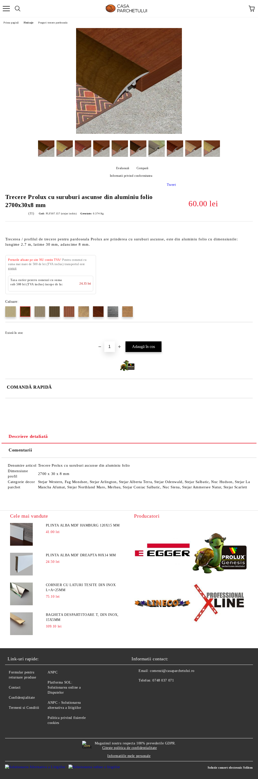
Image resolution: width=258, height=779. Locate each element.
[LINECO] (162, 603)
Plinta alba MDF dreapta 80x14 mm (81, 555)
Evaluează (122, 168)
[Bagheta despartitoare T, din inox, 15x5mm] (21, 623)
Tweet (171, 185)
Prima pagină (11, 22)
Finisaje (28, 22)
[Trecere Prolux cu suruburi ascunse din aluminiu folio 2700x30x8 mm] (129, 133)
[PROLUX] (219, 550)
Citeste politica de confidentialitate (129, 748)
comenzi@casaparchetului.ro (172, 671)
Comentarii (20, 450)
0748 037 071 (163, 680)
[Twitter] (149, 691)
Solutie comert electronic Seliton (230, 767)
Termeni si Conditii (24, 708)
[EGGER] (162, 551)
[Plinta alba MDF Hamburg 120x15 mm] (21, 534)
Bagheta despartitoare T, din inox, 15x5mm (82, 617)
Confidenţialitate (22, 697)
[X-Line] (219, 603)
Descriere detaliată (28, 436)
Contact (15, 687)
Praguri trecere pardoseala (53, 22)
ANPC (52, 672)
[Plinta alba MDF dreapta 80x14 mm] (21, 564)
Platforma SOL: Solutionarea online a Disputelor (64, 687)
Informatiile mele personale (128, 756)
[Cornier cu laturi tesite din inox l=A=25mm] (21, 594)
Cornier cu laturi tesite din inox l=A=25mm (81, 587)
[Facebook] (138, 691)
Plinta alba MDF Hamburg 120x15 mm (82, 525)
